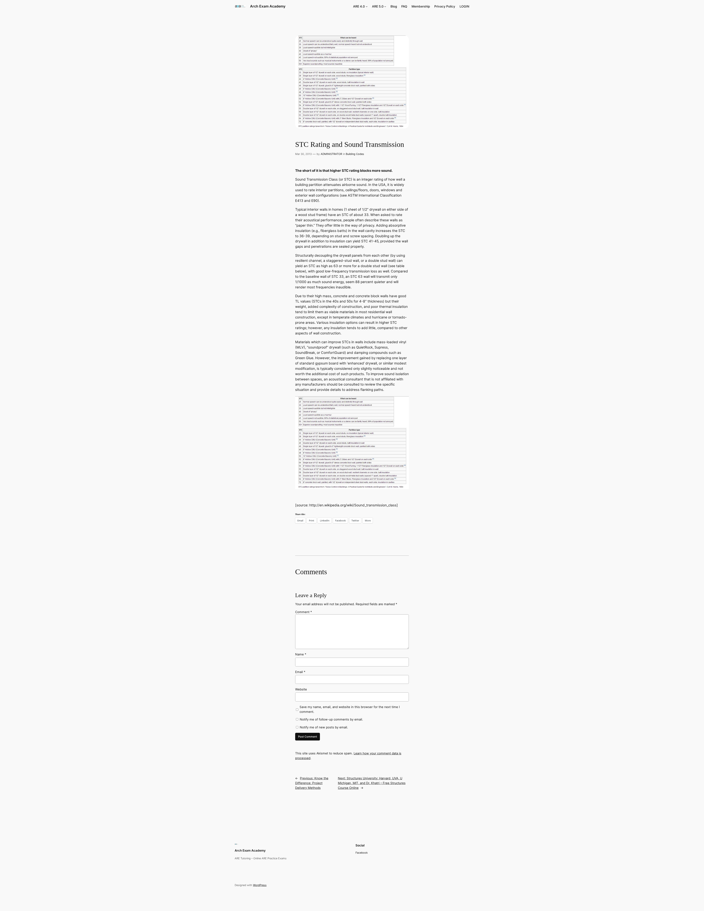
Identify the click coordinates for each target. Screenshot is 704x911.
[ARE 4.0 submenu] (367, 6)
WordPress (260, 885)
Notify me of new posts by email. (324, 727)
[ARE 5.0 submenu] (385, 6)
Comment (303, 612)
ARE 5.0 (378, 6)
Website (301, 689)
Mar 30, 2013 (303, 153)
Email (300, 672)
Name (300, 654)
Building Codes (355, 153)
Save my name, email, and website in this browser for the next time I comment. (350, 709)
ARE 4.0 (359, 6)
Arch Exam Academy (267, 6)
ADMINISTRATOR (331, 153)
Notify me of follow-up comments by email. (331, 719)
